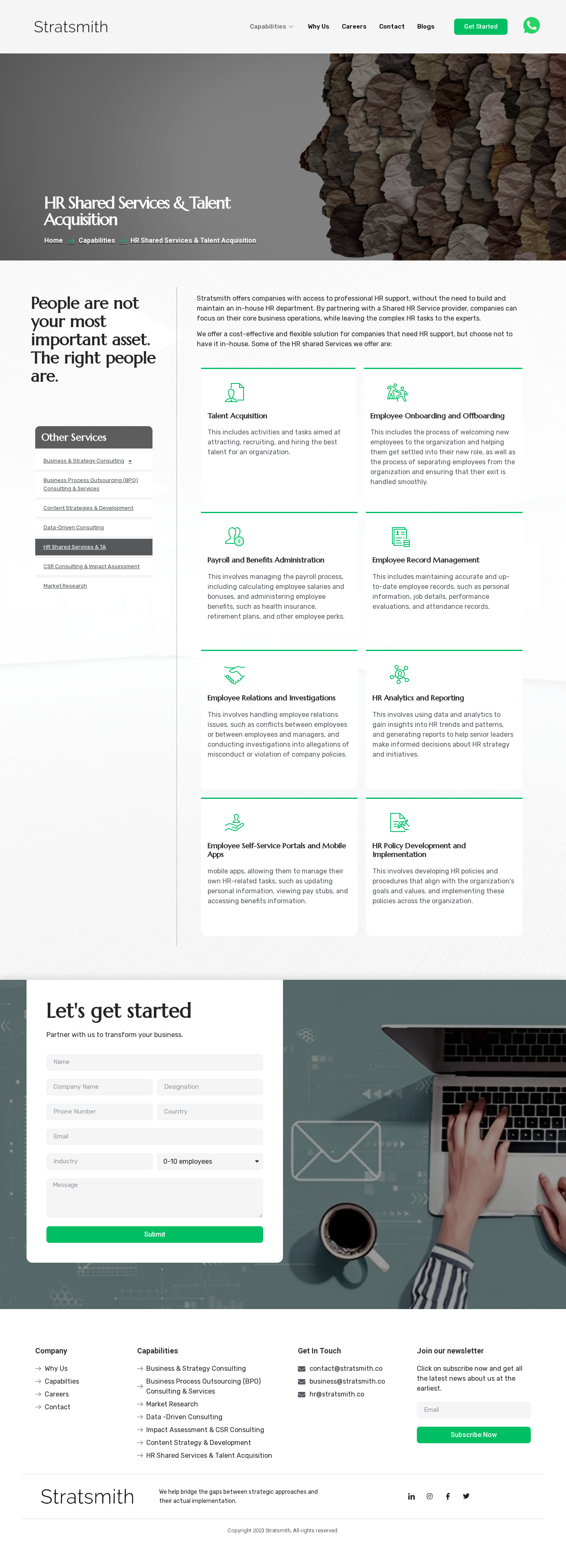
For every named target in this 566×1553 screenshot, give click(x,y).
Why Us (318, 26)
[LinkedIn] (411, 1496)
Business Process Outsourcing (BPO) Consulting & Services (91, 484)
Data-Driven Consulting (74, 527)
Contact (392, 26)
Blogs (426, 26)
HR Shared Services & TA (75, 547)
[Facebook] (448, 1496)
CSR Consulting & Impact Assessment (92, 566)
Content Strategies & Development (88, 508)
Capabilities (268, 26)
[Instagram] (429, 1496)
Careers (354, 26)
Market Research (65, 586)
